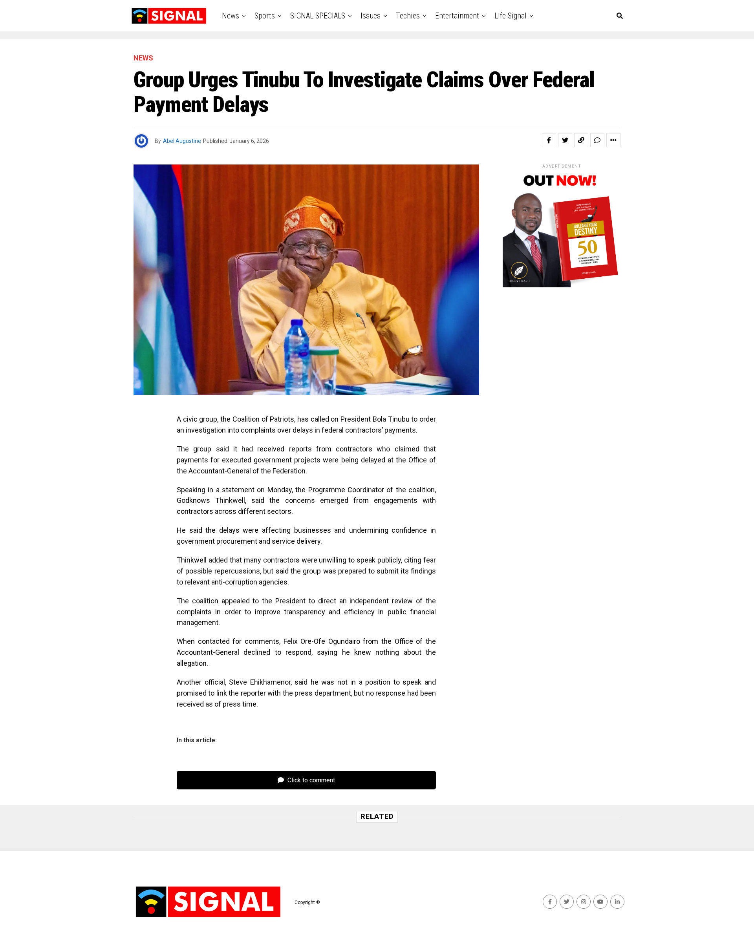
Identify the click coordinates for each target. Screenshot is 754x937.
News (230, 15)
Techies (408, 15)
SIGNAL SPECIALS (317, 15)
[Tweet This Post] (565, 140)
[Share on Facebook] (549, 140)
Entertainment (457, 15)
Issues (371, 15)
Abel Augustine (182, 141)
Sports (264, 15)
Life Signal (510, 15)
